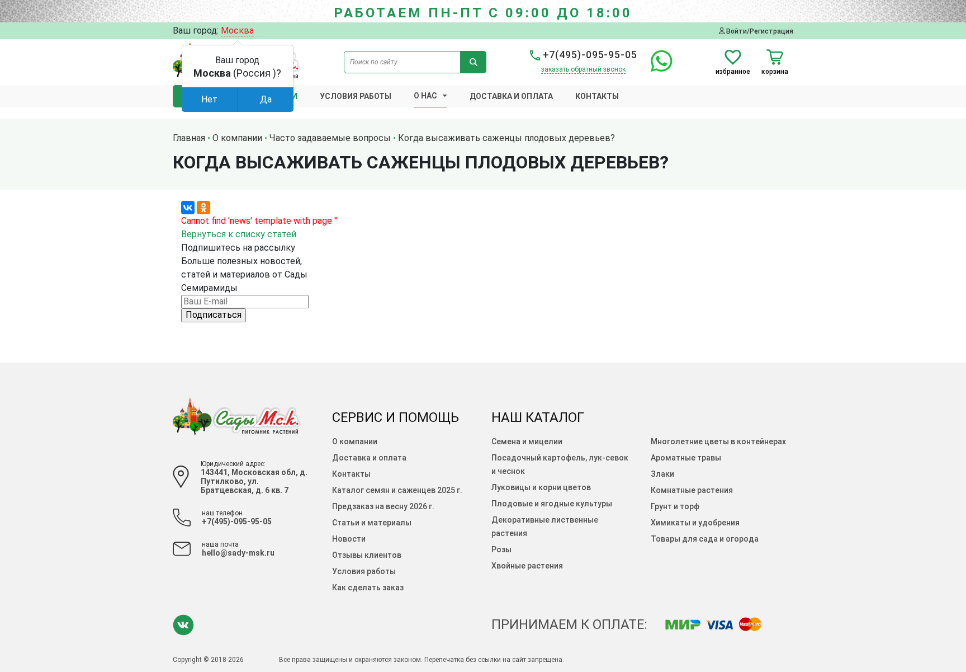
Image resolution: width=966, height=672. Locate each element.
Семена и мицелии (526, 441)
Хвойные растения (527, 565)
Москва (237, 30)
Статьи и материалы (371, 522)
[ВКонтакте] (188, 207)
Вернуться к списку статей (238, 234)
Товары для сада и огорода (705, 538)
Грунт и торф (675, 506)
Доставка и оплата (511, 96)
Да (266, 99)
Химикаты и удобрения (695, 522)
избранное (733, 71)
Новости (349, 538)
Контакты (597, 96)
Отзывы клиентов (366, 555)
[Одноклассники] (203, 207)
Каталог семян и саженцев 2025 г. (397, 490)
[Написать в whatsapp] (656, 67)
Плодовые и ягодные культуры (551, 503)
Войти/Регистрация (758, 31)
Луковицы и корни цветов (541, 487)
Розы (501, 549)
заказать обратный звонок (583, 69)
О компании (354, 441)
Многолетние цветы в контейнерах (718, 441)
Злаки (662, 473)
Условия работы (355, 96)
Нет (209, 99)
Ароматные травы (686, 457)
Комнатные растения (692, 490)
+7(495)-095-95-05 (588, 54)
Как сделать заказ (368, 587)
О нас (425, 95)
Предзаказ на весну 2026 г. (383, 506)
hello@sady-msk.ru (238, 552)
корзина (774, 71)
